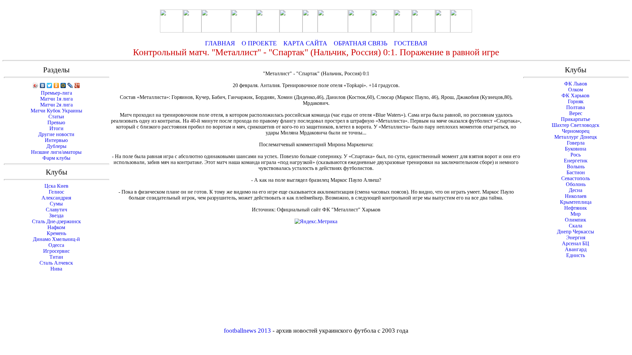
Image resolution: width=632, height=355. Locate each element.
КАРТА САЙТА (305, 43)
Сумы (56, 203)
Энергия (575, 237)
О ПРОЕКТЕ (259, 43)
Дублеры (56, 146)
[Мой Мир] (63, 85)
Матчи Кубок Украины (56, 110)
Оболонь (576, 184)
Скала (575, 225)
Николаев (576, 196)
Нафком (56, 227)
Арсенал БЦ (575, 243)
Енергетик (576, 160)
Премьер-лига (56, 93)
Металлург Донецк (575, 137)
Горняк (576, 101)
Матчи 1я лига (56, 99)
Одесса (56, 245)
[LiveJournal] (70, 85)
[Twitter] (49, 85)
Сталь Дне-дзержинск (56, 221)
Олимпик (575, 220)
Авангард (576, 249)
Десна (575, 190)
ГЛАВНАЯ (220, 43)
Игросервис (56, 251)
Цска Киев (56, 186)
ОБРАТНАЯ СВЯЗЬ (363, 43)
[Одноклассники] (56, 85)
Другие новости (56, 134)
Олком (575, 89)
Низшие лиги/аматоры (56, 152)
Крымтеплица (576, 202)
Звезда (56, 215)
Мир (575, 214)
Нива (56, 269)
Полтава (575, 107)
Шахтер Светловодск (575, 125)
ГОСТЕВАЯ (410, 43)
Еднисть (575, 255)
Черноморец (576, 131)
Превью (56, 122)
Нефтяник (575, 208)
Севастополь (575, 178)
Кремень (56, 233)
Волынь (576, 166)
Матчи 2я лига (56, 104)
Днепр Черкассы (575, 231)
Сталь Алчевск (56, 263)
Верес (575, 113)
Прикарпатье (575, 119)
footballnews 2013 (247, 330)
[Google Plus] (77, 85)
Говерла (576, 143)
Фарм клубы (56, 158)
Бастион (575, 172)
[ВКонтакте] (42, 85)
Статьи (56, 116)
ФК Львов (575, 83)
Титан (56, 257)
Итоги (56, 128)
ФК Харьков (576, 95)
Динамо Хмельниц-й (56, 239)
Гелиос (56, 192)
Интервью (56, 140)
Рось (575, 154)
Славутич (56, 209)
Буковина (575, 149)
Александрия (56, 198)
